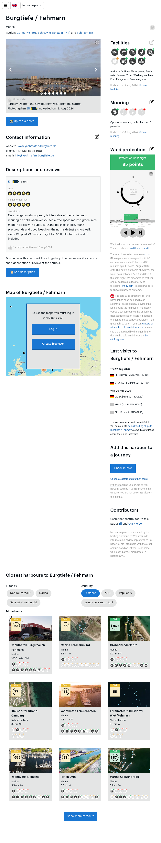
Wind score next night (99, 602)
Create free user (53, 343)
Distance (90, 593)
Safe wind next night (23, 602)
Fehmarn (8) (85, 33)
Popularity (125, 593)
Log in (53, 329)
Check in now (123, 468)
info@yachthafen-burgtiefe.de (34, 155)
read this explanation (140, 248)
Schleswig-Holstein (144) (54, 33)
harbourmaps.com (32, 5)
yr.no (146, 254)
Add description (22, 272)
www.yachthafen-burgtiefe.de (37, 146)
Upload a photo (22, 121)
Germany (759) (26, 33)
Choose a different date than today (129, 479)
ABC (107, 593)
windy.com (128, 286)
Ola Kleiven (135, 523)
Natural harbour (20, 593)
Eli (28, 108)
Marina (43, 593)
